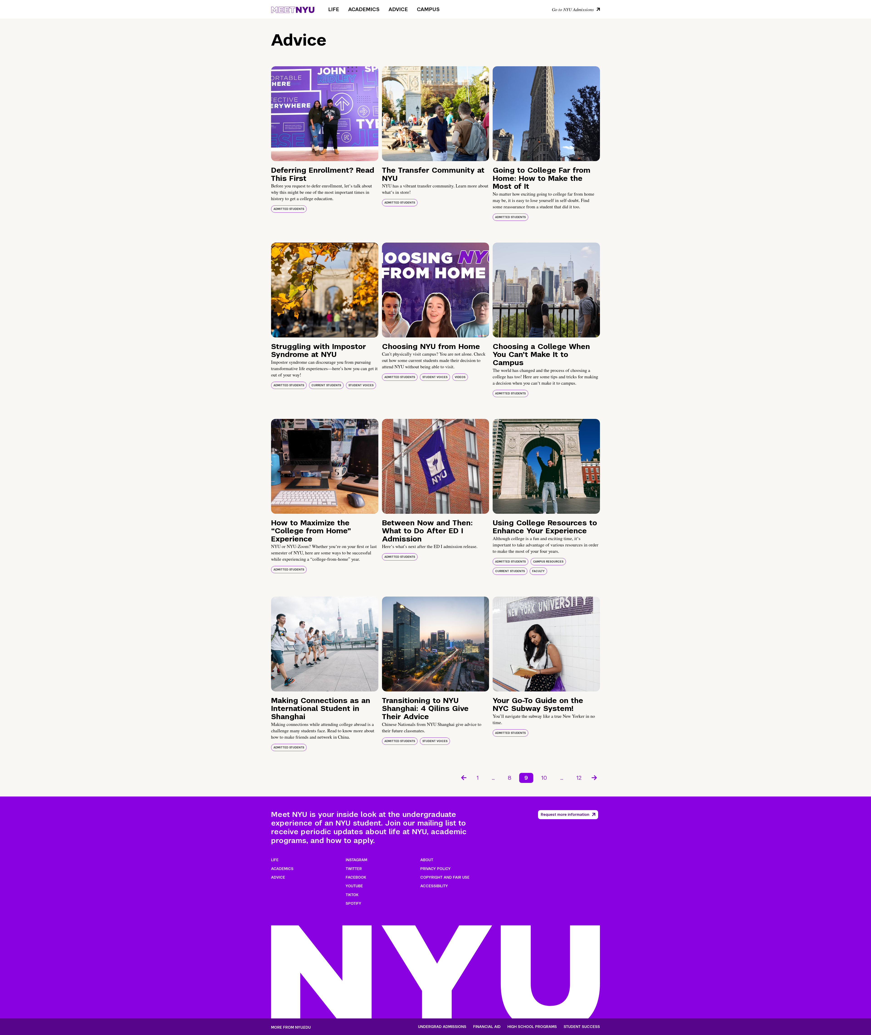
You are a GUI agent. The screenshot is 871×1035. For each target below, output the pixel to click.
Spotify (353, 903)
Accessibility (434, 886)
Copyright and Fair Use (445, 877)
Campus (428, 9)
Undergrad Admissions (442, 1027)
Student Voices (361, 385)
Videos (460, 377)
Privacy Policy (435, 868)
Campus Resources (548, 561)
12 (579, 777)
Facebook (356, 877)
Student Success (582, 1027)
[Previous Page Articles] (463, 777)
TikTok (352, 894)
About (426, 860)
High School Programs (532, 1027)
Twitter (354, 868)
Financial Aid (487, 1027)
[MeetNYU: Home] (292, 9)
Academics (363, 9)
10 (544, 777)
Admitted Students (289, 209)
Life (333, 9)
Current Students (326, 385)
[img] (324, 113)
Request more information (565, 814)
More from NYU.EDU (291, 1027)
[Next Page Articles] (595, 777)
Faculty (538, 571)
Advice (398, 9)
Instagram (356, 860)
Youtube (354, 886)
